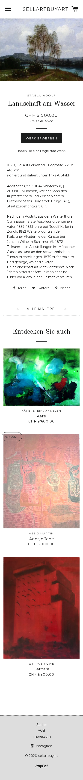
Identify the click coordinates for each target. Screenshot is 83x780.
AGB (41, 730)
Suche (41, 725)
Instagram (43, 746)
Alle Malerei (41, 309)
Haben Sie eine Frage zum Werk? (41, 151)
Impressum (41, 736)
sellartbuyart (42, 9)
